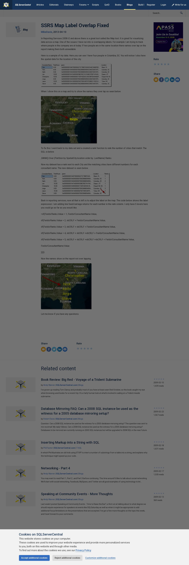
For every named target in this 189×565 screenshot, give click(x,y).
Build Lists (143, 4)
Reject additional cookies (67, 558)
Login (163, 4)
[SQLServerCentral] (6, 5)
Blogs (130, 4)
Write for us (180, 4)
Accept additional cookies (34, 558)
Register (151, 4)
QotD (106, 4)
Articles (40, 4)
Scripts (95, 4)
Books (118, 4)
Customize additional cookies (100, 558)
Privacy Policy (83, 550)
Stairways (69, 4)
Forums (82, 4)
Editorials (54, 4)
